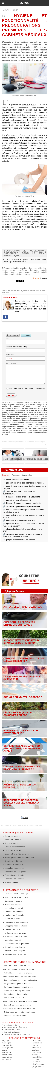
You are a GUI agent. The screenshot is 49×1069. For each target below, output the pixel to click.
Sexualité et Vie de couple (16, 922)
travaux (35, 1059)
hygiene (13, 272)
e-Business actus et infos (15, 937)
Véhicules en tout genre (15, 872)
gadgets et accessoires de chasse (20, 540)
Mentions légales (11, 1025)
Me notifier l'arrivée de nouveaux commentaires (27, 388)
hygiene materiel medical (28, 272)
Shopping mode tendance (15, 926)
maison (35, 1055)
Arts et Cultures (11, 843)
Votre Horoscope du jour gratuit (18, 973)
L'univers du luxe (12, 929)
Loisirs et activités (12, 850)
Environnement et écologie (16, 894)
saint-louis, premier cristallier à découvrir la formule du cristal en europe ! (22, 535)
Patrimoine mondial (13, 905)
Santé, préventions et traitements (19, 857)
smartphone (7, 1047)
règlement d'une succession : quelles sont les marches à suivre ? (22, 803)
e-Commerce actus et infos (16, 933)
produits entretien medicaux (19, 274)
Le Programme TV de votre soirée (19, 969)
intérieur (36, 1062)
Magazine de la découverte (16, 897)
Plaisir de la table (12, 919)
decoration (7, 1057)
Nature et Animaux (12, 840)
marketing (36, 1052)
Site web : (10, 355)
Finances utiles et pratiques (16, 944)
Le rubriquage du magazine (16, 994)
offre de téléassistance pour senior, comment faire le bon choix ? (22, 749)
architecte (6, 1059)
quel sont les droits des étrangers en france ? (25, 483)
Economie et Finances (14, 879)
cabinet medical (9, 270)
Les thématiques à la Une (15, 998)
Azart (24, 3)
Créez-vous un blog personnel (17, 991)
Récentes (5, 475)
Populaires (16, 475)
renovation (7, 1055)
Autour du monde (12, 836)
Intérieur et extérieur (13, 865)
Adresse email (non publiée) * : (17, 347)
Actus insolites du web (14, 947)
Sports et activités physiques (17, 854)
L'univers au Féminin (13, 912)
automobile (7, 1045)
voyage (5, 1040)
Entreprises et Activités (15, 875)
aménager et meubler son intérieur (20, 520)
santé (15, 10)
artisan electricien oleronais (17, 480)
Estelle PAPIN (16, 291)
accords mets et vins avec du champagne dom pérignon (21, 641)
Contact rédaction (12, 1030)
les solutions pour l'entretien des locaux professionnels (24, 260)
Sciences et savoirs (13, 901)
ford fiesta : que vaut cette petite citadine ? (23, 506)
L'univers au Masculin (14, 915)
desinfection (22, 270)
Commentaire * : (12, 363)
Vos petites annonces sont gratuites (20, 976)
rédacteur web (36, 403)
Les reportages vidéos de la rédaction (20, 980)
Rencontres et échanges (15, 954)
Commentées (27, 475)
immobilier (37, 1057)
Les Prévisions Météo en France (18, 966)
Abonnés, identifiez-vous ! (15, 1016)
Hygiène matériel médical (24, 196)
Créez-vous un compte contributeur (19, 1012)
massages (6, 1043)
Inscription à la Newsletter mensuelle (20, 1001)
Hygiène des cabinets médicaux (24, 95)
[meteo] (24, 817)
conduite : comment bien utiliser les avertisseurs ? (24, 659)
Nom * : (9, 338)
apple (4, 1050)
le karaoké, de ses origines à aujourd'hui (23, 497)
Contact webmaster (12, 1032)
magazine (11, 417)
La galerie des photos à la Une (17, 984)
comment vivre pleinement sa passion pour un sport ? (21, 768)
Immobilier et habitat (13, 908)
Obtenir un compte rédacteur (17, 1034)
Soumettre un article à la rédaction (19, 1008)
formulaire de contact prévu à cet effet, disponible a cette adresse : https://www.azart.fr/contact (24, 425)
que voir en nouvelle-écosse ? (18, 500)
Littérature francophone (14, 847)
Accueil (5, 10)
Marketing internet (12, 940)
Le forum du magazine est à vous (19, 987)
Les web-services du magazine (17, 1005)
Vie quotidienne (11, 882)
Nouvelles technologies (14, 868)
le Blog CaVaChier (34, 825)
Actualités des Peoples (14, 951)
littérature (36, 1040)
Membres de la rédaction (15, 1027)
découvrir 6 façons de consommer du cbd (23, 503)
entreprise (6, 1052)
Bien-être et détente (13, 861)
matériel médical (29, 104)
